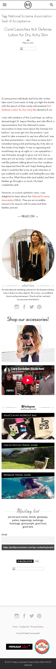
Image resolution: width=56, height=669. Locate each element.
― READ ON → (28, 216)
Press (15, 627)
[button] (51, 5)
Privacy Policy (37, 627)
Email (4, 534)
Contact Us (24, 627)
